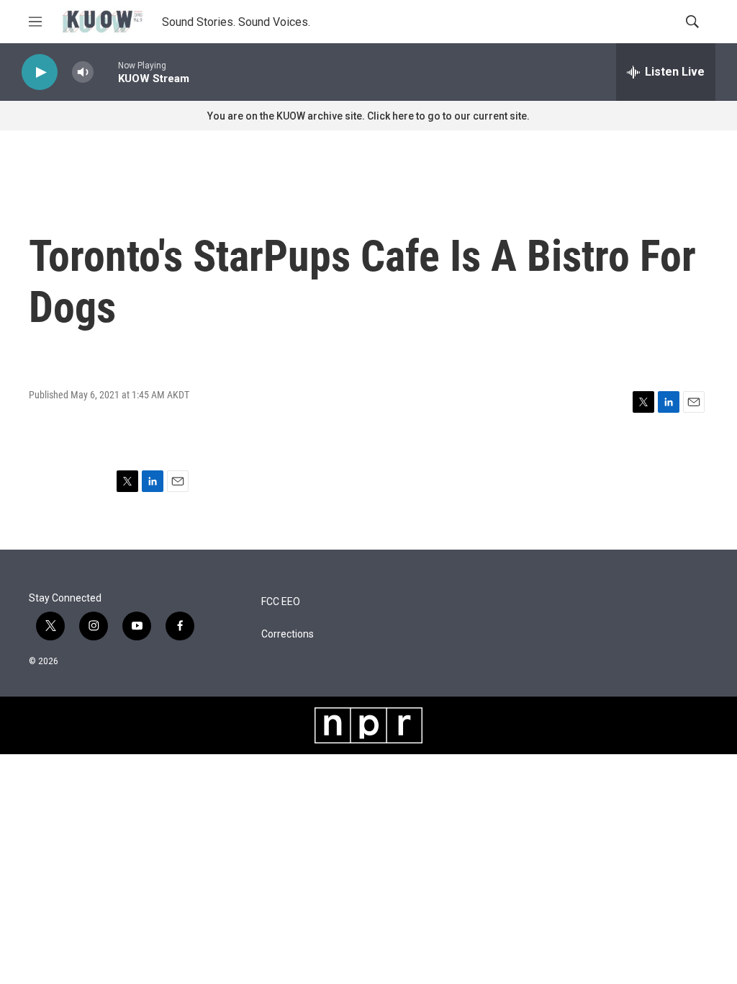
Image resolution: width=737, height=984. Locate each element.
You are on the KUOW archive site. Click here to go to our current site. (368, 116)
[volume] (83, 72)
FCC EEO (280, 601)
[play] (39, 72)
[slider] (106, 71)
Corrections (287, 634)
